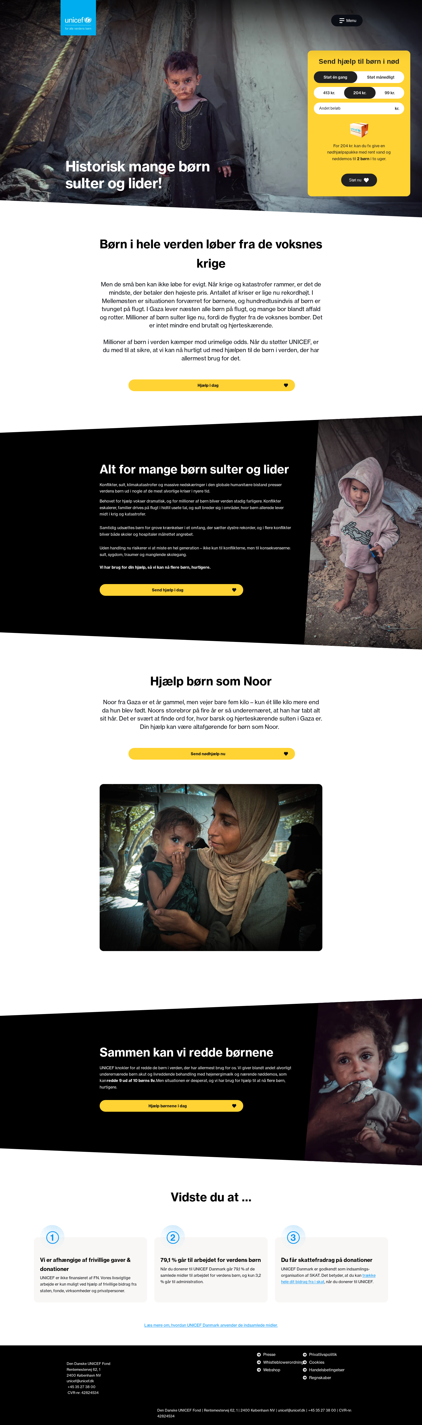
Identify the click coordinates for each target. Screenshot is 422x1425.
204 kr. (359, 92)
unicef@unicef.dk (80, 1381)
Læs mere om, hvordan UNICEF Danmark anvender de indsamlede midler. (211, 1325)
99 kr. (390, 92)
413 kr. (329, 92)
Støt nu (355, 180)
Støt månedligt (380, 77)
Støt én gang (335, 77)
